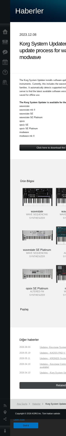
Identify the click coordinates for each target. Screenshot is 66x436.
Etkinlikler (6, 62)
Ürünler (6, 42)
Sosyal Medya (6, 419)
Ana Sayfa (6, 32)
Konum (6, 412)
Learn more (19, 419)
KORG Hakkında (6, 431)
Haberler (6, 405)
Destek (6, 72)
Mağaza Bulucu (6, 83)
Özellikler (6, 52)
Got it (26, 425)
